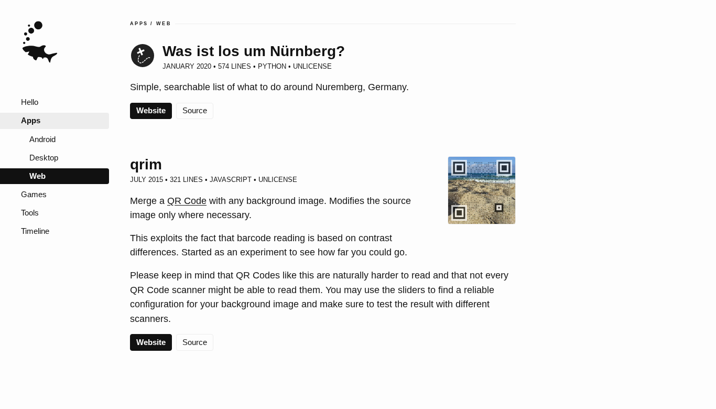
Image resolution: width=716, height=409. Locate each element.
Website (151, 110)
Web (37, 176)
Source (194, 110)
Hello (29, 102)
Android (42, 139)
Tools (30, 213)
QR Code (187, 200)
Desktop (43, 158)
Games (34, 194)
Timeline (35, 231)
